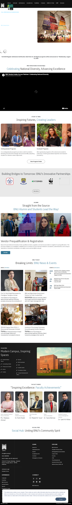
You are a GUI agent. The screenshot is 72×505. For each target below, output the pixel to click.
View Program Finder (36, 161)
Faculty (53, 456)
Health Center (21, 367)
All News (6, 267)
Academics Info (36, 453)
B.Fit (19, 365)
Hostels (4, 372)
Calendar (4, 478)
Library (4, 369)
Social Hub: (18, 430)
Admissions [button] (22, 3)
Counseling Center (6, 364)
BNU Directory (35, 485)
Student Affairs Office (57, 449)
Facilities (4, 480)
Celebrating (13, 69)
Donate (62, 3)
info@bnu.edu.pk (6, 453)
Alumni (34, 451)
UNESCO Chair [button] (50, 3)
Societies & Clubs (22, 370)
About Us (34, 447)
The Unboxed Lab (56, 460)
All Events (57, 267)
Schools (15, 3)
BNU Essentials (21, 362)
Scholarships (15, 32)
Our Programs (5, 32)
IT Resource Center (6, 366)
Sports (19, 359)
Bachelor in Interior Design (8, 27)
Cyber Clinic (55, 453)
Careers (43, 3)
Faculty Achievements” (48, 387)
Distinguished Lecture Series (58, 451)
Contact (34, 456)
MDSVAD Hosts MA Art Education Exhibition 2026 (61, 279)
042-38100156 (5, 456)
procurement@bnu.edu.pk (34, 248)
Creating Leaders (46, 120)
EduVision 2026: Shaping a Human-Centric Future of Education (62, 271)
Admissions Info (36, 449)
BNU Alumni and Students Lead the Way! (36, 209)
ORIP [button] (57, 3)
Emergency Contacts (37, 458)
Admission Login (5, 469)
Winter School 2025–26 (57, 464)
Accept (60, 499)
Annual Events (5, 484)
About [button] (9, 3)
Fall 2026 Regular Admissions (10, 12)
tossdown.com (67, 503)
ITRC (53, 458)
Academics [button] (30, 3)
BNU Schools (55, 447)
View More (36, 191)
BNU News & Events (45, 263)
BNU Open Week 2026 (59, 285)
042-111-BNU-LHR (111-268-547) (10, 458)
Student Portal (5, 471)
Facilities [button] (37, 3)
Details (6, 252)
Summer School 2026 (57, 462)
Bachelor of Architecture (7, 25)
